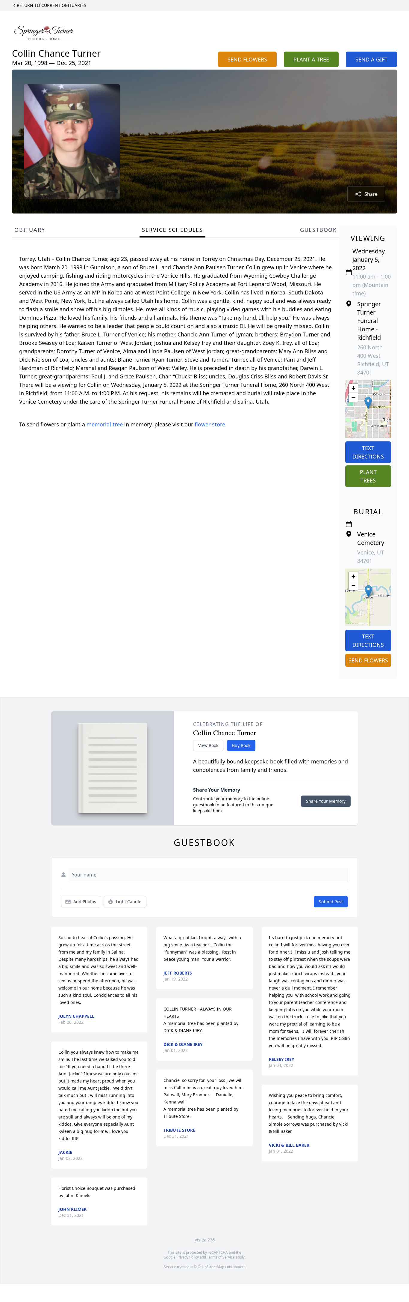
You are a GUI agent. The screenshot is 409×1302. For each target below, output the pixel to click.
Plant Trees (368, 476)
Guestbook (318, 229)
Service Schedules (172, 229)
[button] (368, 403)
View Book (208, 745)
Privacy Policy (187, 1257)
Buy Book (241, 745)
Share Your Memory (326, 801)
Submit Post (331, 901)
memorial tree (105, 424)
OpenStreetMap (211, 1266)
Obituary (29, 229)
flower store (210, 424)
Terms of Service (221, 1257)
